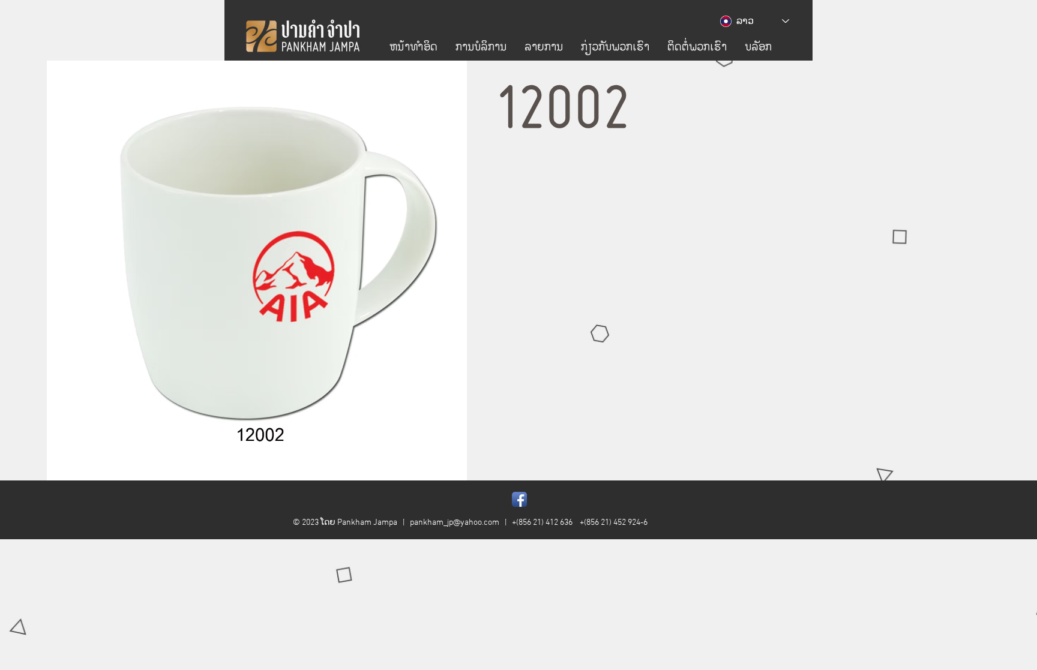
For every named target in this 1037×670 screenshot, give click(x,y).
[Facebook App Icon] (519, 499)
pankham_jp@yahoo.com (454, 523)
